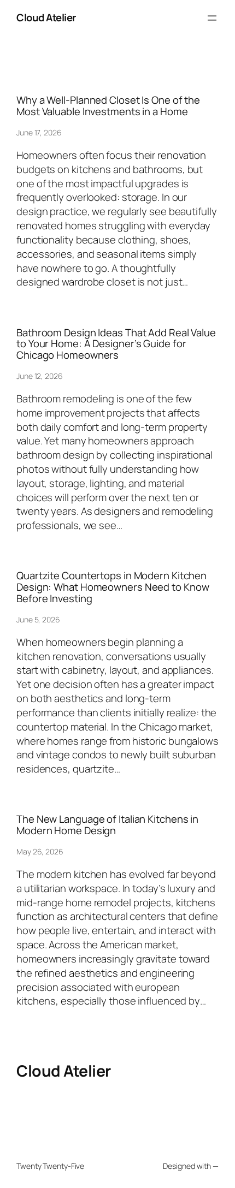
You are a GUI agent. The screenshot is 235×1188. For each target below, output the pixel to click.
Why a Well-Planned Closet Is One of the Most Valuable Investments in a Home (108, 105)
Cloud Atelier (46, 17)
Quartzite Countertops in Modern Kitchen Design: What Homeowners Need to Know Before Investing (112, 587)
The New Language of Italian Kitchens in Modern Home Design (107, 824)
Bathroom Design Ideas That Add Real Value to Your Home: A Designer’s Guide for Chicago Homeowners (116, 344)
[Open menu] (212, 18)
